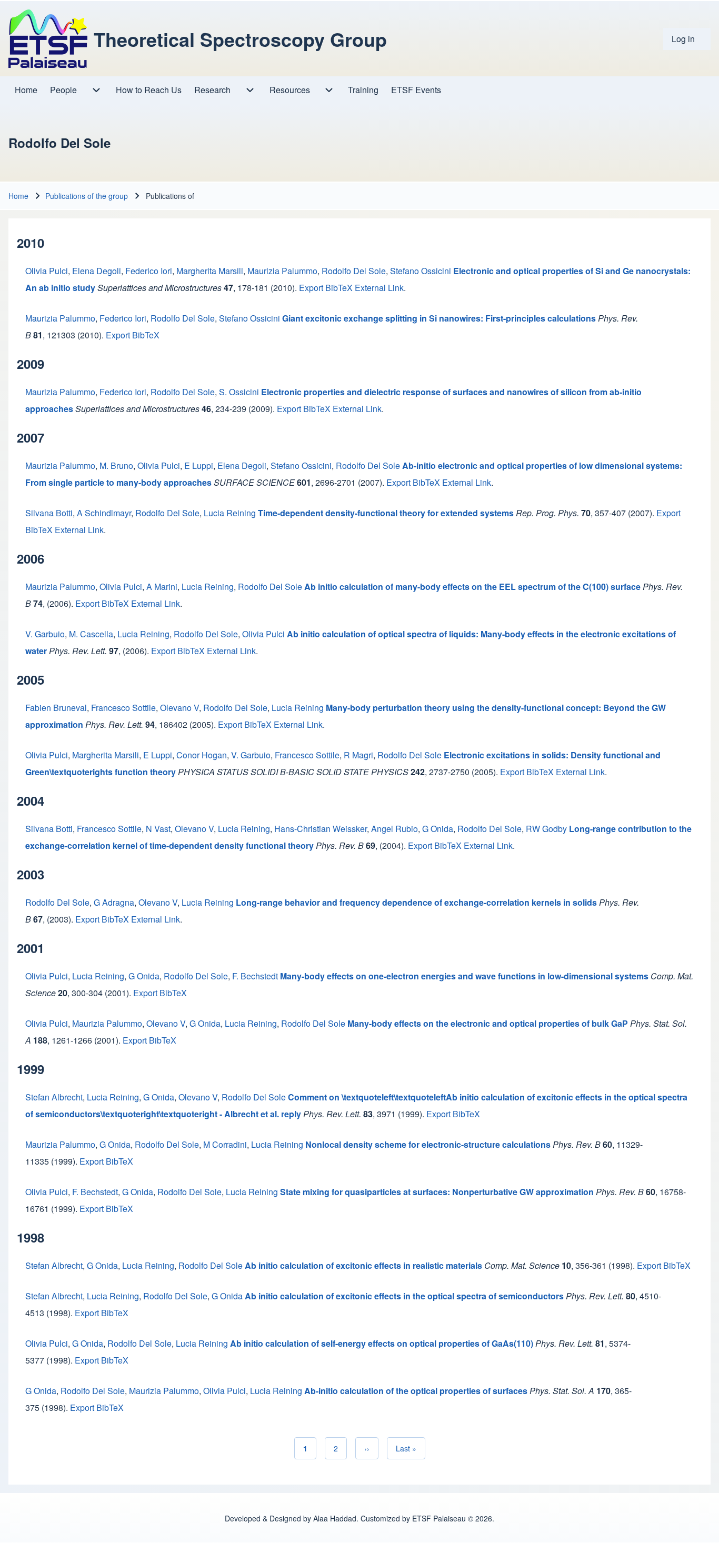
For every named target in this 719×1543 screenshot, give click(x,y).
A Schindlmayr (104, 513)
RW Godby (546, 829)
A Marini (161, 586)
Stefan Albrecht (54, 1097)
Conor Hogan (201, 755)
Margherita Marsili (209, 271)
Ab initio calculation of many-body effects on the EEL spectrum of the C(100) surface (472, 586)
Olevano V (179, 708)
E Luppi (198, 465)
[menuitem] (687, 39)
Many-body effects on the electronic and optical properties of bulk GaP (487, 1023)
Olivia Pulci (46, 271)
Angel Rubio (394, 829)
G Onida (437, 829)
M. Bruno (116, 465)
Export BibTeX (326, 288)
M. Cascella (91, 634)
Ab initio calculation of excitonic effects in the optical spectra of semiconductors (404, 1296)
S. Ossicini (239, 392)
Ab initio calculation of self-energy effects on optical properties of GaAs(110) (381, 1343)
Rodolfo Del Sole (354, 271)
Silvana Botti (49, 513)
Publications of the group (86, 196)
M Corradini (225, 1144)
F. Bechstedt (255, 976)
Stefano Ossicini (420, 271)
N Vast (158, 829)
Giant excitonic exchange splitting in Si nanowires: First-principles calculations (439, 318)
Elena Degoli (96, 271)
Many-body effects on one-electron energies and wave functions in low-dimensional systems (464, 976)
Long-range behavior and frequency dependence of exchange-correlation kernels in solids (416, 902)
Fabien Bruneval (56, 708)
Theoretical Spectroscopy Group (240, 39)
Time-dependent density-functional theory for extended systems (386, 513)
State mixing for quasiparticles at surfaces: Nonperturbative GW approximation (437, 1192)
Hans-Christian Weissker (320, 829)
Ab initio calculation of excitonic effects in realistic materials (363, 1265)
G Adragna (114, 902)
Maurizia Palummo (282, 271)
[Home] (47, 38)
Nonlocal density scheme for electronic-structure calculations (428, 1144)
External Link (379, 288)
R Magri (358, 755)
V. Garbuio (45, 634)
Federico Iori (148, 271)
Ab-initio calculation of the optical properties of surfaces (415, 1391)
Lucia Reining (230, 513)
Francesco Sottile (123, 708)
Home (18, 196)
